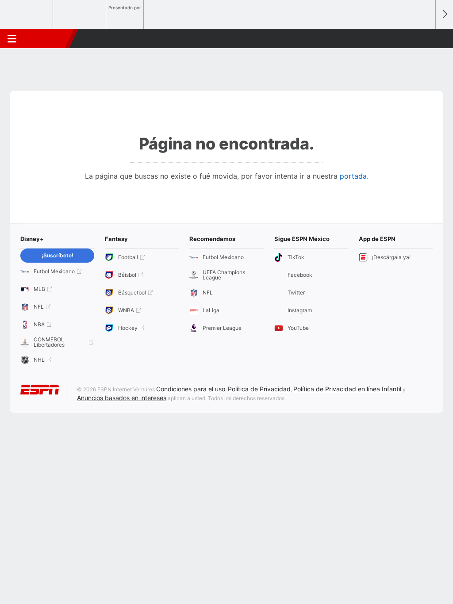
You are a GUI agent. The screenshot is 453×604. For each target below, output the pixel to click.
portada (353, 176)
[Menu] (12, 38)
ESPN (47, 38)
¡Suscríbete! (57, 255)
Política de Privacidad (259, 389)
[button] (424, 38)
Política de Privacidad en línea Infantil (347, 389)
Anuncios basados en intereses (121, 397)
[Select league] (27, 14)
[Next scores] (444, 14)
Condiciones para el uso (190, 389)
